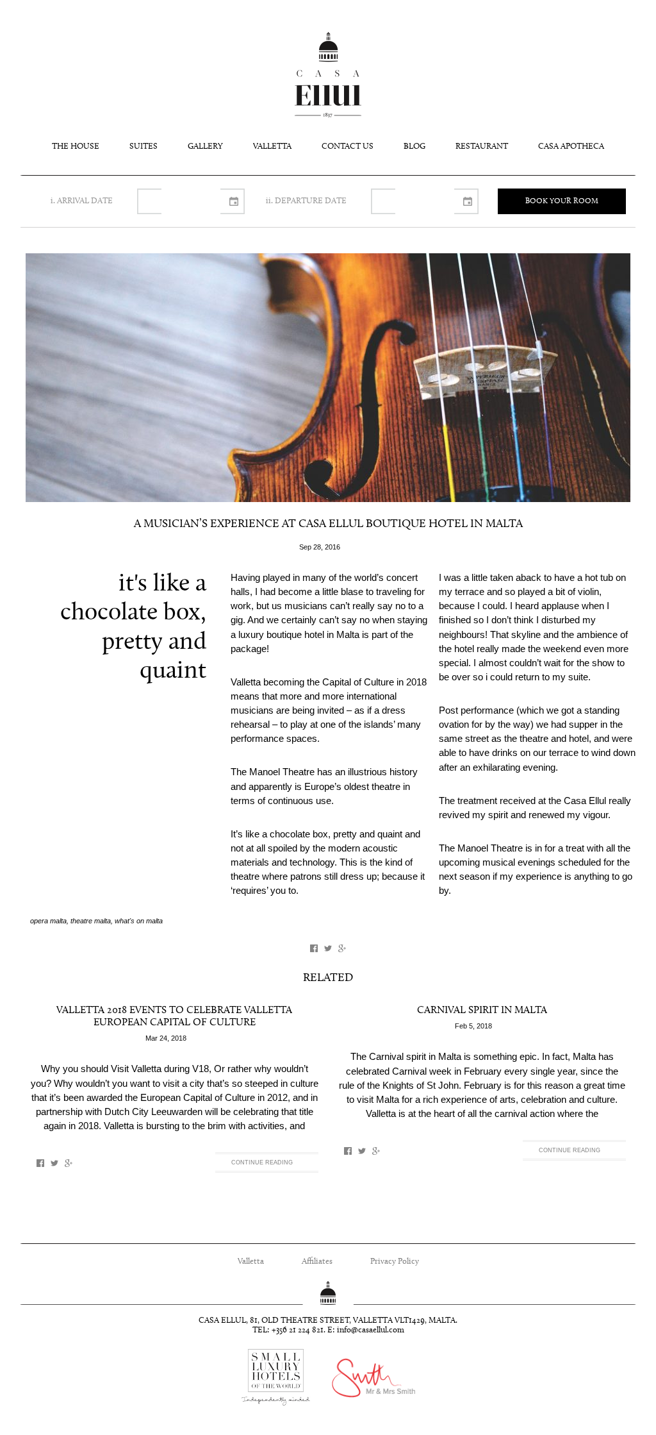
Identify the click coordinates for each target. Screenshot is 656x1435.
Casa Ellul (328, 74)
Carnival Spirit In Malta (482, 1010)
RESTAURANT (481, 146)
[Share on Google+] (342, 948)
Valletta (251, 1261)
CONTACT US (347, 146)
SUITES (143, 146)
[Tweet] (328, 948)
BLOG (414, 146)
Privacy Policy (394, 1261)
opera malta (48, 921)
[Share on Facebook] (314, 948)
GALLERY (205, 146)
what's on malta (139, 921)
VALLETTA (272, 146)
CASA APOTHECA (571, 146)
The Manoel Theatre (481, 848)
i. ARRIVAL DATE (82, 201)
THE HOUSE (75, 146)
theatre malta (90, 921)
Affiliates (317, 1261)
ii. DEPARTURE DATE (306, 201)
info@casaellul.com (370, 1330)
